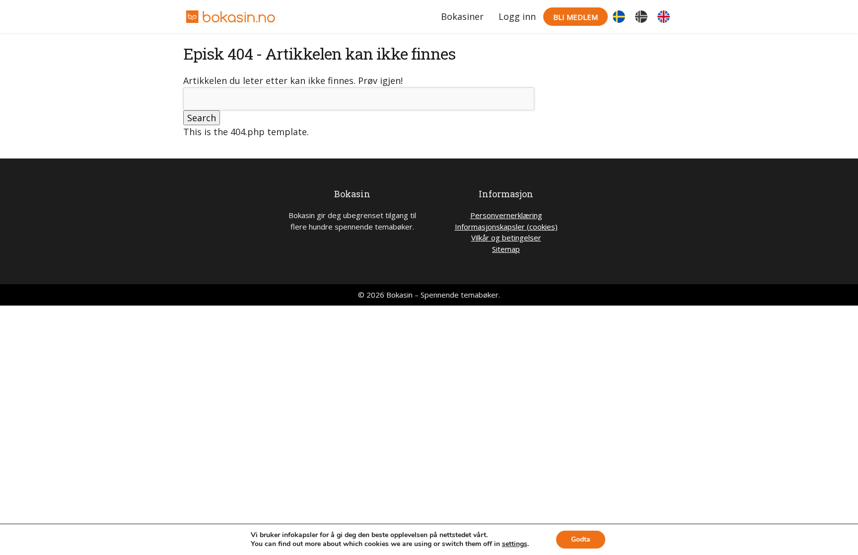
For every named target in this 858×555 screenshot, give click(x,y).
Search (201, 118)
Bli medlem (575, 17)
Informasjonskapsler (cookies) (506, 227)
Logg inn (517, 16)
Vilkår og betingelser (506, 237)
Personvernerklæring (506, 215)
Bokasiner (462, 16)
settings (514, 544)
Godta (580, 539)
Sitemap (506, 249)
